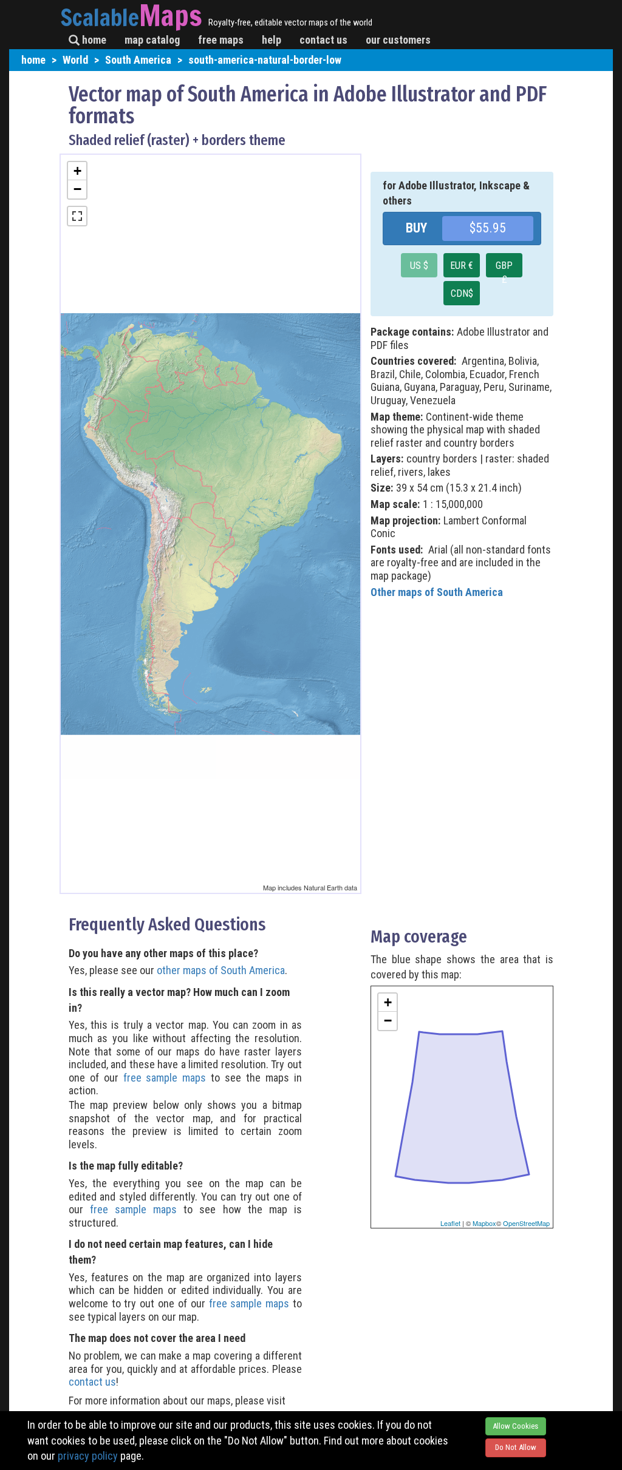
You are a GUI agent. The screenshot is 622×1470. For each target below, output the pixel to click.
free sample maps (165, 1077)
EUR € (461, 265)
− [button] (77, 189)
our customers (398, 39)
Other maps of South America (437, 592)
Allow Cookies (515, 1426)
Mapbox (484, 1223)
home (93, 39)
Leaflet (450, 1223)
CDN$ (462, 293)
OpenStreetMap (526, 1223)
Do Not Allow (515, 1447)
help (271, 39)
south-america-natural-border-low (264, 59)
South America (138, 59)
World (75, 59)
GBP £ (504, 268)
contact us (323, 39)
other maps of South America (221, 970)
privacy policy (88, 1455)
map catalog (152, 39)
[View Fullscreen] (77, 216)
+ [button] (77, 170)
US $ (419, 265)
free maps (221, 39)
